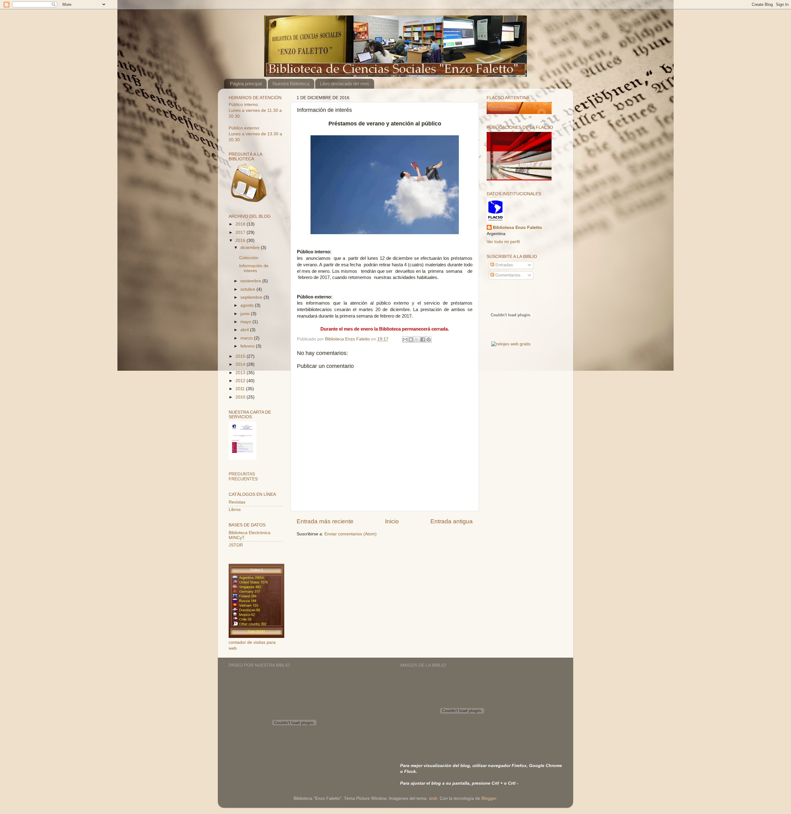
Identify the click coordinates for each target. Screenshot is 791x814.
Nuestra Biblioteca (291, 83)
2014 (241, 364)
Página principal (246, 83)
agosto (247, 305)
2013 (241, 372)
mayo (246, 321)
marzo (247, 338)
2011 (240, 388)
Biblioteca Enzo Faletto (517, 227)
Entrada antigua (451, 521)
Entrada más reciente (325, 521)
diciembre (250, 247)
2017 (241, 232)
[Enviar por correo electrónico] (405, 339)
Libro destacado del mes (344, 83)
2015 (241, 356)
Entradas (503, 265)
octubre (248, 289)
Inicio (392, 521)
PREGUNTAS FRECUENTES (243, 476)
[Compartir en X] (417, 339)
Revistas (237, 502)
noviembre (251, 281)
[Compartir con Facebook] (423, 339)
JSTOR (236, 545)
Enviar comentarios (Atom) (350, 534)
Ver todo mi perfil (503, 241)
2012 (241, 380)
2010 (241, 397)
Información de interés (254, 268)
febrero (248, 346)
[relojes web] (511, 337)
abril (245, 329)
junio (245, 313)
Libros (235, 509)
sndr (433, 798)
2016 (241, 240)
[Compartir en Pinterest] (428, 339)
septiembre (252, 297)
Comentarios (507, 275)
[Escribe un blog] (411, 339)
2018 (241, 224)
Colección (248, 257)
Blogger (488, 798)
